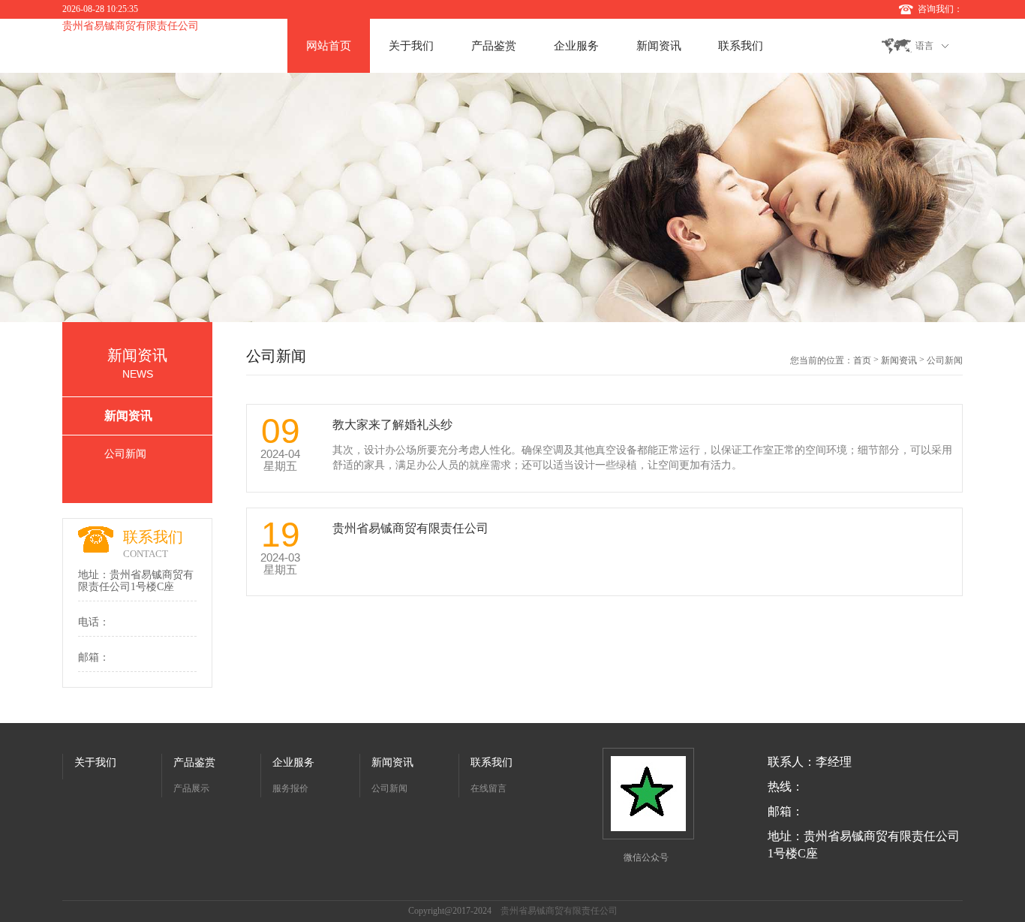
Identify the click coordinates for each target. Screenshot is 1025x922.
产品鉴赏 (493, 46)
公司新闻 (125, 453)
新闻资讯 (658, 46)
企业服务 (576, 46)
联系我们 (740, 46)
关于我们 (411, 46)
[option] (512, 197)
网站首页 (328, 46)
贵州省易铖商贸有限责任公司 (130, 26)
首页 (862, 360)
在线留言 (488, 788)
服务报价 (290, 788)
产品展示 (191, 788)
